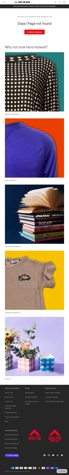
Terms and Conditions (12, 417)
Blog (6, 421)
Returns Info (9, 397)
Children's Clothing (12, 313)
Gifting (7, 379)
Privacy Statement (11, 412)
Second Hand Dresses (12, 443)
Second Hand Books (12, 246)
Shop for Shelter (14, 471)
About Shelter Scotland (52, 392)
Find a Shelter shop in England (32, 403)
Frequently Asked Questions (10, 407)
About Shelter (29, 392)
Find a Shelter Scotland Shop (54, 401)
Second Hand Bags (11, 448)
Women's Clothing (11, 114)
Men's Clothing (10, 180)
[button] (4, 2)
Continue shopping (34, 32)
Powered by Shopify (24, 471)
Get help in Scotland (51, 397)
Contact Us (8, 401)
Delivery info (9, 392)
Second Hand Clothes (12, 435)
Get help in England (31, 397)
